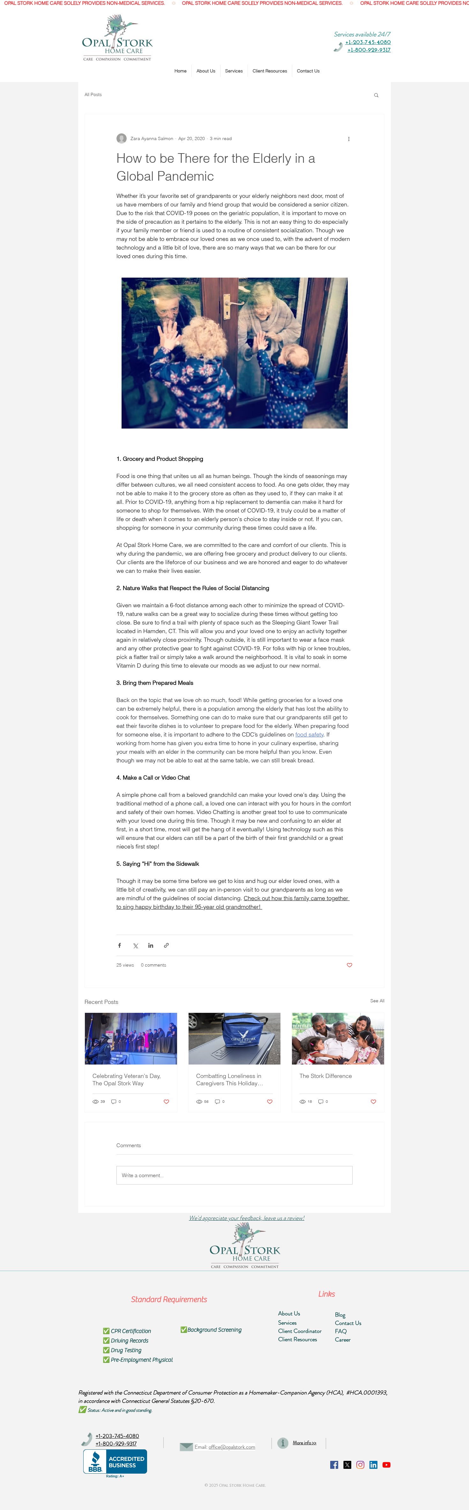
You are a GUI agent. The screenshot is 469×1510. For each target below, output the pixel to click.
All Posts (93, 94)
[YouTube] (387, 1465)
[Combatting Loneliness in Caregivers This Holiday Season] (235, 1039)
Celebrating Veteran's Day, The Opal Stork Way (127, 1079)
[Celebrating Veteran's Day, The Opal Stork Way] (131, 1039)
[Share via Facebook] (119, 945)
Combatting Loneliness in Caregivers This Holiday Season (228, 1079)
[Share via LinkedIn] (151, 945)
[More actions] (349, 138)
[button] (376, 94)
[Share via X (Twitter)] (135, 945)
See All (377, 1001)
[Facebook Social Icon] (334, 1465)
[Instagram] (360, 1465)
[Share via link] (166, 945)
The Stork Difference (326, 1076)
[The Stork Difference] (338, 1039)
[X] (347, 1465)
